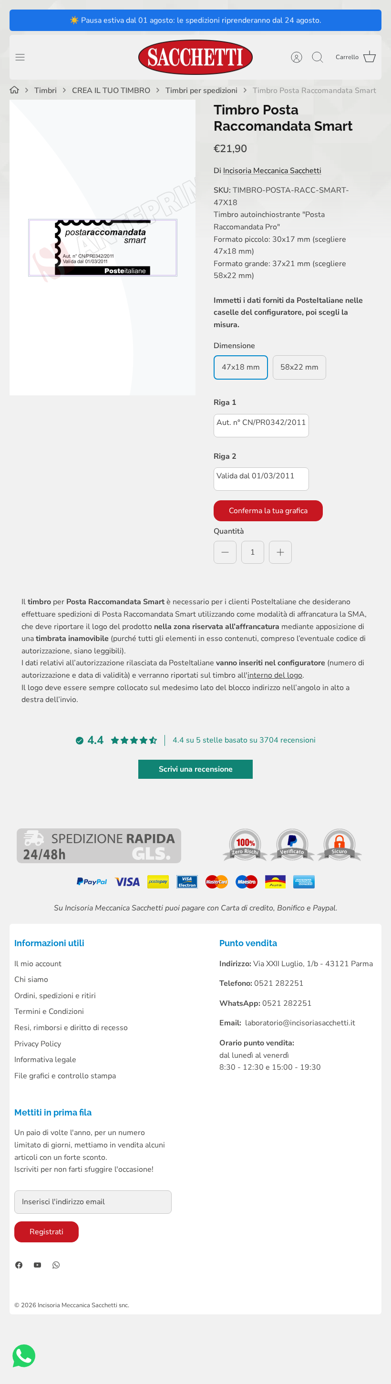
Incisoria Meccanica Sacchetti (272, 170)
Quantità (229, 531)
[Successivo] (369, 20)
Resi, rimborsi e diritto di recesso (71, 1028)
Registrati (46, 1232)
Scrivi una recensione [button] (196, 769)
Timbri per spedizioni (201, 91)
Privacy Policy (37, 1044)
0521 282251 (287, 1003)
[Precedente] (21, 20)
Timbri (45, 91)
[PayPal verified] (293, 859)
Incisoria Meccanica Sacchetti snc (83, 1305)
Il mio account (38, 964)
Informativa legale (45, 1059)
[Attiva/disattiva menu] (24, 57)
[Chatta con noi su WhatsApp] (24, 1358)
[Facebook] (19, 1265)
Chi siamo (31, 979)
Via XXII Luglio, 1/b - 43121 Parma (313, 964)
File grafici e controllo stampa (65, 1076)
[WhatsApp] (56, 1265)
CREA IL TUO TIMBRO (111, 91)
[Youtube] (37, 1265)
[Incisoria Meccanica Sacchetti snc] (195, 57)
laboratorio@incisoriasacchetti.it (300, 1023)
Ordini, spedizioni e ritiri (55, 996)
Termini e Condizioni (49, 1011)
